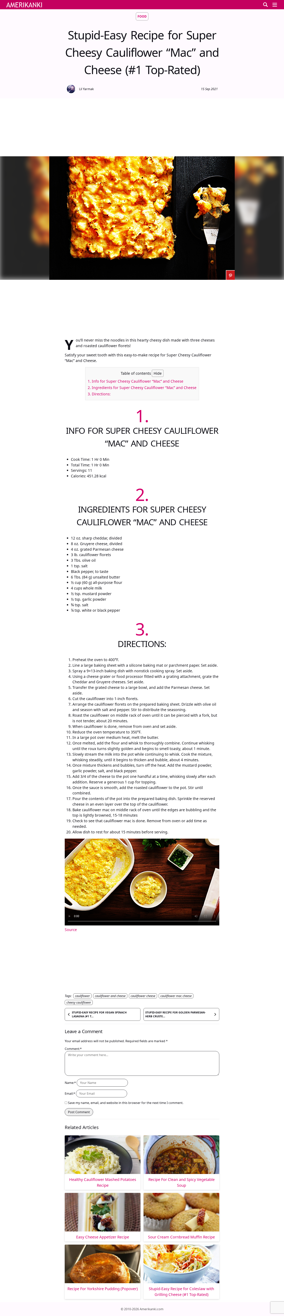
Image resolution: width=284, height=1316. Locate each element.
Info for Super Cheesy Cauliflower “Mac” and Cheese (135, 381)
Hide (158, 373)
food (142, 16)
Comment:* (73, 1049)
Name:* (70, 1083)
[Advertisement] (142, 127)
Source (71, 929)
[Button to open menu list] (275, 5)
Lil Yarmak (86, 89)
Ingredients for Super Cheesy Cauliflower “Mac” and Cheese (142, 387)
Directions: (99, 394)
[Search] (265, 4)
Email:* (70, 1093)
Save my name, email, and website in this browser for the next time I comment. (125, 1103)
